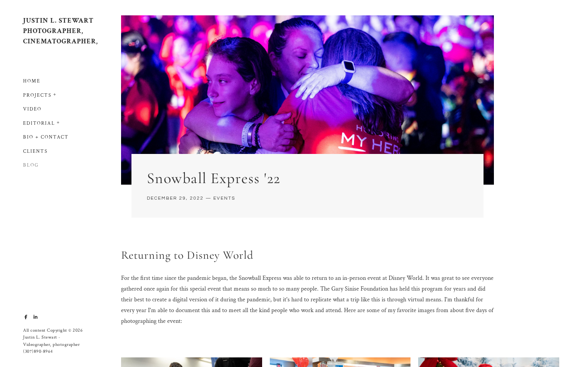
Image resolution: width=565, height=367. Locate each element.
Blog (31, 165)
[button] (55, 94)
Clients (35, 151)
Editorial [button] (39, 123)
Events (224, 198)
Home (31, 81)
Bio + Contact (46, 137)
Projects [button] (37, 95)
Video (32, 109)
